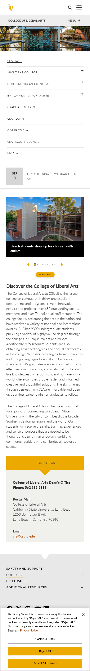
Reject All (45, 651)
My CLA (12, 153)
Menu (71, 20)
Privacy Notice (29, 630)
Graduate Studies (21, 107)
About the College (22, 72)
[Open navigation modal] (77, 7)
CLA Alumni (15, 118)
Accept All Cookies (44, 663)
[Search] (68, 7)
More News (45, 274)
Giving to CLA (17, 130)
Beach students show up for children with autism (41, 248)
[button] (82, 70)
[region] (45, 639)
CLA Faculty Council (23, 142)
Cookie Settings (45, 639)
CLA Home (14, 61)
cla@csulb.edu (24, 536)
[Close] (83, 614)
